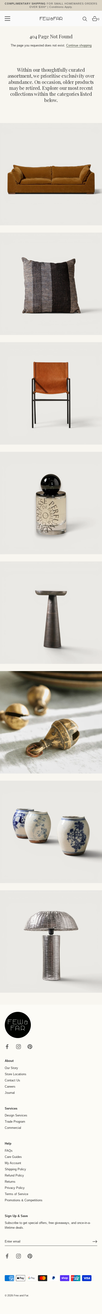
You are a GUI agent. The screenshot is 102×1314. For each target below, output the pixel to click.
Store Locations (15, 1074)
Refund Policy (14, 1175)
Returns (10, 1181)
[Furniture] (51, 393)
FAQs (9, 1150)
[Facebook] (7, 1046)
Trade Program (15, 1121)
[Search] (85, 20)
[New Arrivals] (51, 284)
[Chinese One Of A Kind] (51, 832)
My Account (13, 1163)
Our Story (11, 1068)
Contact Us (12, 1080)
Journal (10, 1093)
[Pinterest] (30, 1046)
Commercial (13, 1128)
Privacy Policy (15, 1188)
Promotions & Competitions (23, 1200)
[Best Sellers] (51, 174)
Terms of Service (16, 1194)
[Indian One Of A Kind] (51, 722)
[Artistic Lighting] (51, 941)
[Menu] (7, 18)
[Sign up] (95, 1241)
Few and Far (21, 1295)
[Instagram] (18, 1046)
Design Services (16, 1115)
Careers (10, 1086)
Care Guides (13, 1157)
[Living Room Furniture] (51, 612)
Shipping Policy (15, 1169)
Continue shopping (79, 45)
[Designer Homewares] (51, 503)
